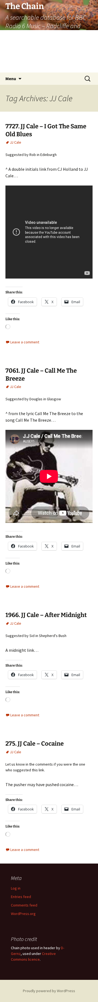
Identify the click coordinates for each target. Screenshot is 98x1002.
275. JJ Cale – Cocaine (34, 743)
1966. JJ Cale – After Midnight (46, 615)
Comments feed (24, 905)
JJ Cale (15, 142)
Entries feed (21, 896)
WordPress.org (23, 913)
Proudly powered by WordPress (49, 990)
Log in (15, 888)
